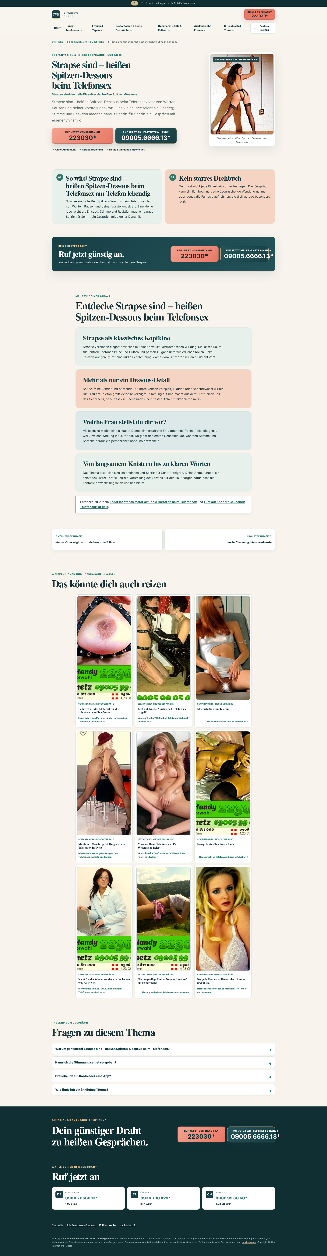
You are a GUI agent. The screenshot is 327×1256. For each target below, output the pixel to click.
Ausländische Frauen (202, 28)
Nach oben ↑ (128, 1225)
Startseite (57, 41)
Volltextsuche (107, 1225)
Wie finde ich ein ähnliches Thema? (81, 1089)
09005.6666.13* (81, 1198)
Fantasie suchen (261, 28)
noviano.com (249, 1242)
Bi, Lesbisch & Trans (232, 28)
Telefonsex (91, 357)
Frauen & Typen (97, 28)
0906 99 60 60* (231, 1198)
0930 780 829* (155, 1198)
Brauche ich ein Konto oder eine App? (83, 1076)
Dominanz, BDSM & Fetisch (170, 28)
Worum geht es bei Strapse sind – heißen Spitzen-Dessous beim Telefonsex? (112, 1049)
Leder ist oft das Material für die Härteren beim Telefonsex (153, 502)
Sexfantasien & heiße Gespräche (129, 28)
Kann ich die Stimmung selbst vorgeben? (85, 1062)
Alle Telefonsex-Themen (81, 1225)
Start (57, 28)
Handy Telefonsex (72, 28)
